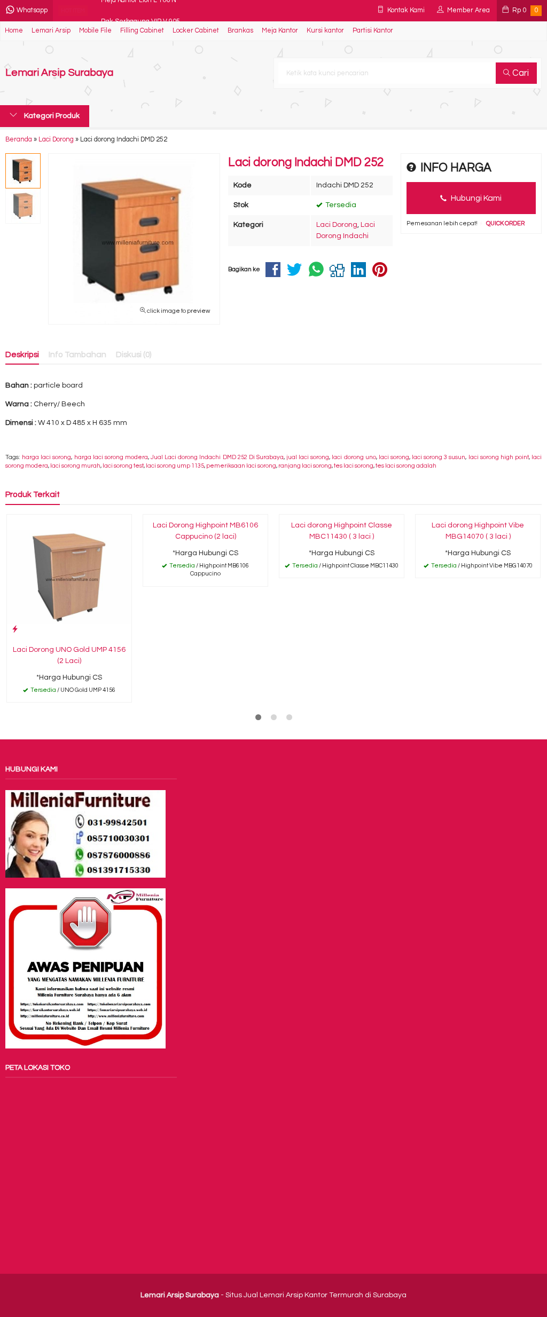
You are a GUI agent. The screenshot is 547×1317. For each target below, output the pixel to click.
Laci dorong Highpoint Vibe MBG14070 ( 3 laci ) (478, 531)
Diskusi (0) (134, 354)
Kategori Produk (51, 116)
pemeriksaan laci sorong (241, 466)
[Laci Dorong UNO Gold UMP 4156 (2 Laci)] (69, 576)
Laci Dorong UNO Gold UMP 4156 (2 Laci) (69, 655)
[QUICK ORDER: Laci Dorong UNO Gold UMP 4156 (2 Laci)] (15, 629)
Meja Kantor (280, 30)
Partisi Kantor (373, 30)
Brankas (240, 30)
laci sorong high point (498, 457)
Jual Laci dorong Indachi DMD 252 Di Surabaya (217, 457)
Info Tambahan (77, 354)
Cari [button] (519, 73)
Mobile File (95, 30)
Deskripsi (22, 354)
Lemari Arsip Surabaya (59, 72)
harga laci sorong (46, 457)
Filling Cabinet (142, 30)
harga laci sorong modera (111, 457)
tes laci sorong (353, 466)
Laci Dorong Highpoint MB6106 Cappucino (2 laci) (205, 531)
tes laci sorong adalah (406, 466)
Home (14, 30)
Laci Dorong (336, 224)
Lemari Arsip (51, 30)
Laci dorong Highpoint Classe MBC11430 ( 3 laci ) (341, 531)
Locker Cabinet (196, 30)
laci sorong (394, 457)
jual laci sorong (307, 457)
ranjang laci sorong (305, 466)
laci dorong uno (354, 457)
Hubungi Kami (475, 198)
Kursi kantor (325, 30)
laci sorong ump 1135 (175, 466)
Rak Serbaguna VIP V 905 (140, 10)
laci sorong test (123, 466)
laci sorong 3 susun (438, 457)
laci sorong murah (75, 466)
